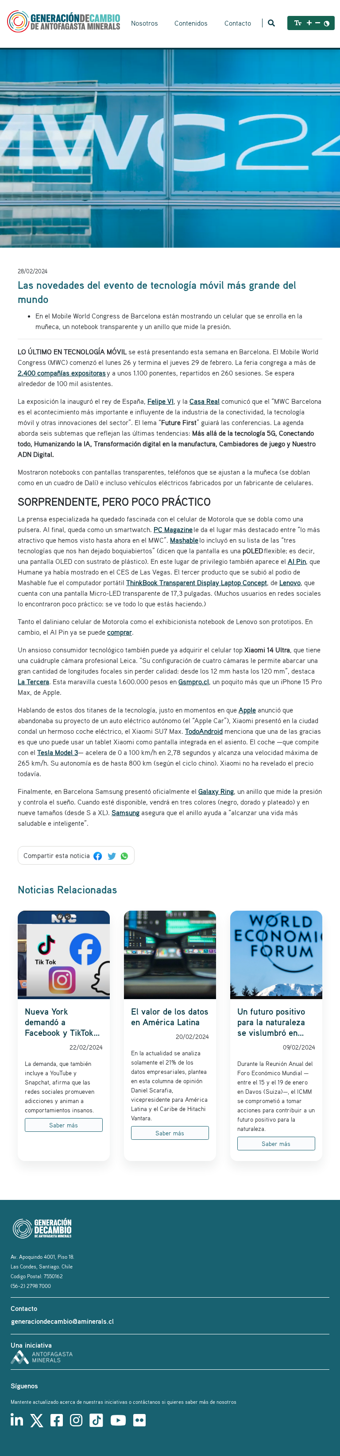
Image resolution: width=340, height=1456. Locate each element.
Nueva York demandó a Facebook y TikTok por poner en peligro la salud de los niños (62, 1022)
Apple (247, 709)
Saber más (63, 1125)
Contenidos (191, 23)
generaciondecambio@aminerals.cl (62, 1321)
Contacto (237, 23)
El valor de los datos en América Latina (170, 1016)
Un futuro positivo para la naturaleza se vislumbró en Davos (271, 1022)
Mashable (184, 540)
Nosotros (144, 23)
